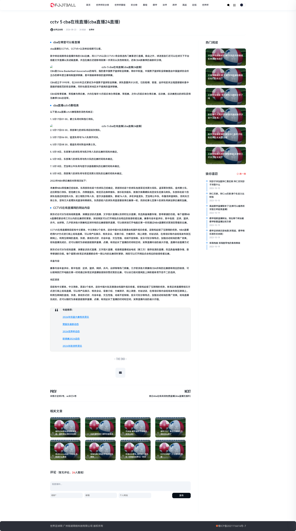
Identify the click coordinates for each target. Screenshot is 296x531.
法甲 (165, 5)
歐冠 (194, 5)
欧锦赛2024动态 (71, 338)
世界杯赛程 (120, 5)
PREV (53, 391)
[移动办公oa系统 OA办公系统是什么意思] (65, 450)
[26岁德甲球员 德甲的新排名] (100, 427)
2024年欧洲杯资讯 (72, 346)
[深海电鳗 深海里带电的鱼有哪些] (100, 450)
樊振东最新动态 (71, 324)
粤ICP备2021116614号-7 (232, 526)
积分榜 (134, 5)
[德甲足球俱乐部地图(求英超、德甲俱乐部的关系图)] (65, 427)
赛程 (145, 5)
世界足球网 (58, 30)
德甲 (155, 5)
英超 (184, 5)
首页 (88, 5)
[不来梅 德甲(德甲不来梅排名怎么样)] (135, 427)
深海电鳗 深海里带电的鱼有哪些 (224, 243)
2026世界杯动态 (71, 331)
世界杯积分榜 (102, 5)
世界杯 (205, 5)
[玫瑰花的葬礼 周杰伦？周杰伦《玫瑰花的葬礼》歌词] (135, 450)
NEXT (188, 391)
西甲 (175, 5)
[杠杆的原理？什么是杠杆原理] (170, 450)
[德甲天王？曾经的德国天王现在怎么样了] (170, 427)
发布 (181, 495)
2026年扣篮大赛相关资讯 (76, 317)
